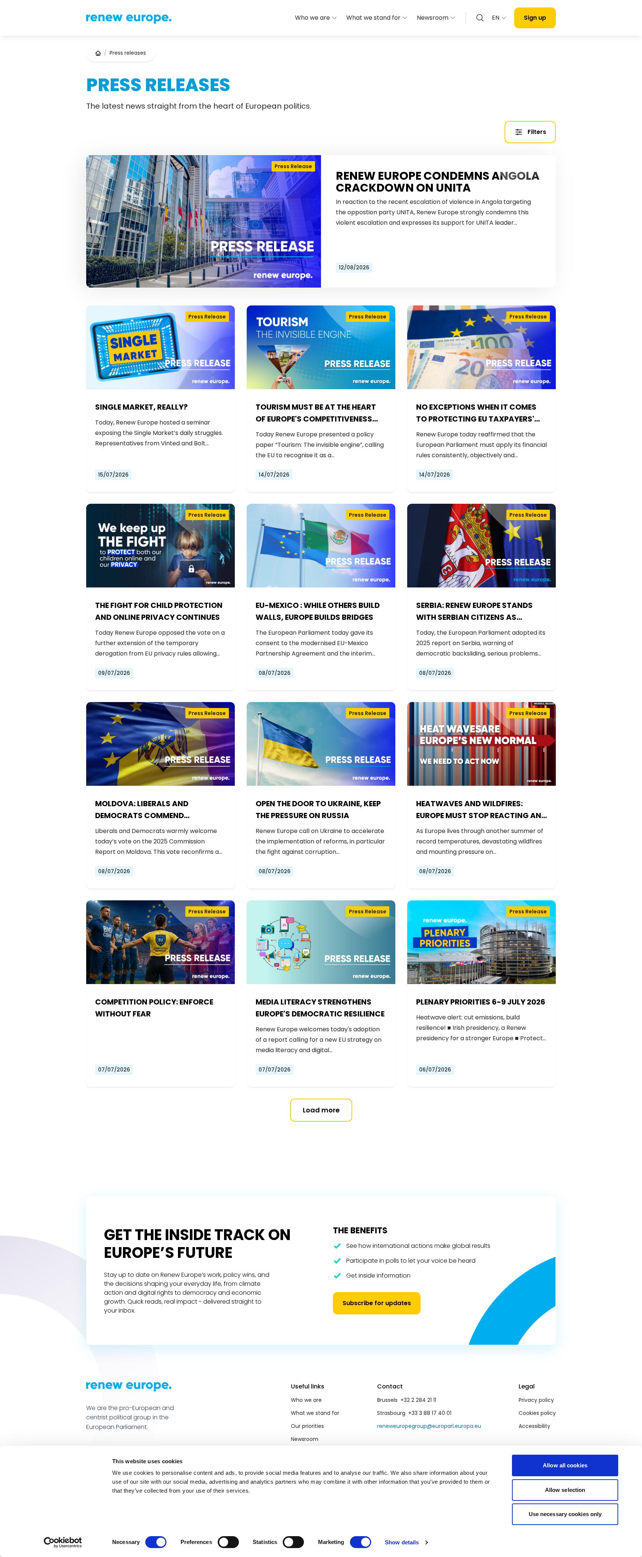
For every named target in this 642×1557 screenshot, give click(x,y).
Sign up (535, 17)
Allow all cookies (565, 1465)
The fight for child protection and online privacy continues (159, 611)
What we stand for (373, 17)
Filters (537, 132)
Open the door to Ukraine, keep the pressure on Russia (318, 809)
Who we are (312, 17)
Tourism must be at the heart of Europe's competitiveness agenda (316, 413)
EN (495, 17)
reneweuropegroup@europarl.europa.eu (429, 1426)
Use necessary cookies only (565, 1514)
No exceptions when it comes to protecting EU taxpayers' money (476, 413)
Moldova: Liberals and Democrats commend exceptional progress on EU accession (152, 809)
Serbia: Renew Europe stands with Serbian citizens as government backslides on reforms (474, 611)
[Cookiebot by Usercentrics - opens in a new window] (62, 1542)
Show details (402, 1542)
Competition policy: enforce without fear (154, 1008)
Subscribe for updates (377, 1303)
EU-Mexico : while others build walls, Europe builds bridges (318, 611)
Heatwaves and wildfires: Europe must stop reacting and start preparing (481, 809)
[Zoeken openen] (480, 17)
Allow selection (565, 1490)
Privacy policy (536, 1400)
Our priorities (307, 1426)
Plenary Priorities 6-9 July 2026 (480, 1002)
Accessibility (534, 1426)
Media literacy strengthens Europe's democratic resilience (320, 1008)
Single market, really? (141, 407)
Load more (321, 1110)
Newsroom (432, 17)
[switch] (228, 1542)
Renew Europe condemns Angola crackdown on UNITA (437, 182)
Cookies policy (537, 1413)
